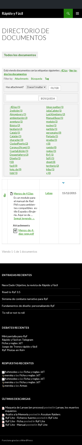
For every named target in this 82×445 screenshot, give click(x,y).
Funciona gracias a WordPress (17, 440)
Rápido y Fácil (12, 13)
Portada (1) (52, 136)
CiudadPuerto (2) (19, 143)
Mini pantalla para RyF (14, 336)
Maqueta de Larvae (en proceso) (24, 407)
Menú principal (77, 13)
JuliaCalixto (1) (54, 110)
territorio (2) (52, 165)
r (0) (48, 143)
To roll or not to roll (13, 312)
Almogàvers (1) (18, 114)
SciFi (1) (50, 158)
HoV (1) (14, 173)
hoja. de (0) (15, 169)
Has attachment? (15, 87)
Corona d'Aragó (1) (20, 147)
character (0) (16, 139)
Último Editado (69, 184)
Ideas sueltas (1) (55, 107)
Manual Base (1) (54, 117)
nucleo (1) (51, 125)
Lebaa (48, 193)
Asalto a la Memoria (16, 414)
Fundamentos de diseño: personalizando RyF (28, 305)
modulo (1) (52, 121)
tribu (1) (50, 169)
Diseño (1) (15, 158)
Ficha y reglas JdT (12, 343)
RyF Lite (53, 417)
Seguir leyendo (24, 218)
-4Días (64, 70)
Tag (47, 78)
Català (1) (15, 132)
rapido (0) (51, 147)
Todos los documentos (20, 55)
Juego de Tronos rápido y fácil (19, 346)
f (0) (12, 161)
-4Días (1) (15, 107)
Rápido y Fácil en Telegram (17, 339)
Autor (49, 183)
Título (14, 183)
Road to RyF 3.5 (11, 292)
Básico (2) (15, 125)
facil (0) (13, 165)
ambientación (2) (18, 117)
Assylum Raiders (50, 414)
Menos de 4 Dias (23, 193)
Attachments (21, 78)
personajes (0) (53, 132)
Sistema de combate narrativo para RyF (25, 298)
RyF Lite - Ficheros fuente (20, 417)
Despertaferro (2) (19, 154)
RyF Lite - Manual (15, 424)
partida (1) (51, 129)
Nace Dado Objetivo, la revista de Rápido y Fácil (30, 285)
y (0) (48, 173)
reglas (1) (51, 151)
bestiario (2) (16, 129)
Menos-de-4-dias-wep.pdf (26, 232)
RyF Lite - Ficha (14, 421)
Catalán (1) (15, 136)
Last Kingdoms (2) (55, 114)
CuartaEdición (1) (19, 151)
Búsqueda (36, 78)
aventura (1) (16, 121)
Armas (23, 385)
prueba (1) (51, 139)
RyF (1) (50, 154)
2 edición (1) (16, 110)
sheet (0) (50, 161)
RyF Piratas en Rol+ (13, 350)
